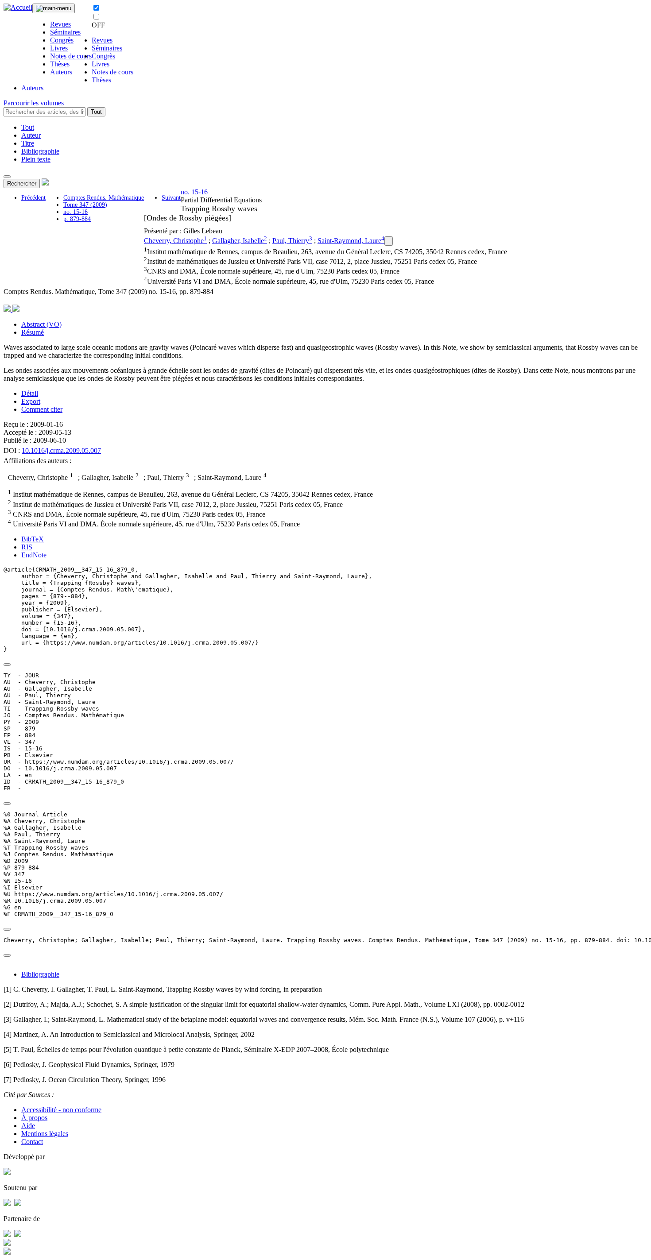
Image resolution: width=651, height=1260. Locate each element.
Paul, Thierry (290, 240)
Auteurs (61, 72)
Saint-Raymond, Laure (349, 240)
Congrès (62, 40)
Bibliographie (40, 151)
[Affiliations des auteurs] (388, 241)
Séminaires (65, 32)
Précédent (33, 197)
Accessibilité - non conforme (61, 1109)
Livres (59, 48)
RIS (26, 547)
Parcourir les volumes (34, 103)
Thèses (60, 64)
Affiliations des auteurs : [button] (37, 460)
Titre (27, 143)
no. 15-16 (75, 212)
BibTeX (32, 539)
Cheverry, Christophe (174, 240)
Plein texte (35, 159)
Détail (29, 393)
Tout (96, 111)
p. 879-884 (77, 219)
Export (30, 401)
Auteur (31, 135)
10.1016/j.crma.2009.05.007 (61, 450)
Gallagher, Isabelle (238, 240)
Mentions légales (44, 1133)
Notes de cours (71, 56)
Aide (28, 1125)
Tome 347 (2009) (85, 204)
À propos (34, 1117)
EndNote (33, 555)
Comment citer (41, 409)
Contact (32, 1141)
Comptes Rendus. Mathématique (103, 197)
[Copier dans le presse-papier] (7, 664)
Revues (60, 24)
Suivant (171, 197)
